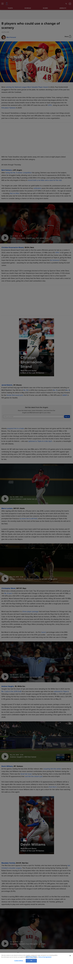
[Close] (70, 956)
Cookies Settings (18, 960)
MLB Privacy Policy (31, 957)
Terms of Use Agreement (45, 957)
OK (31, 960)
